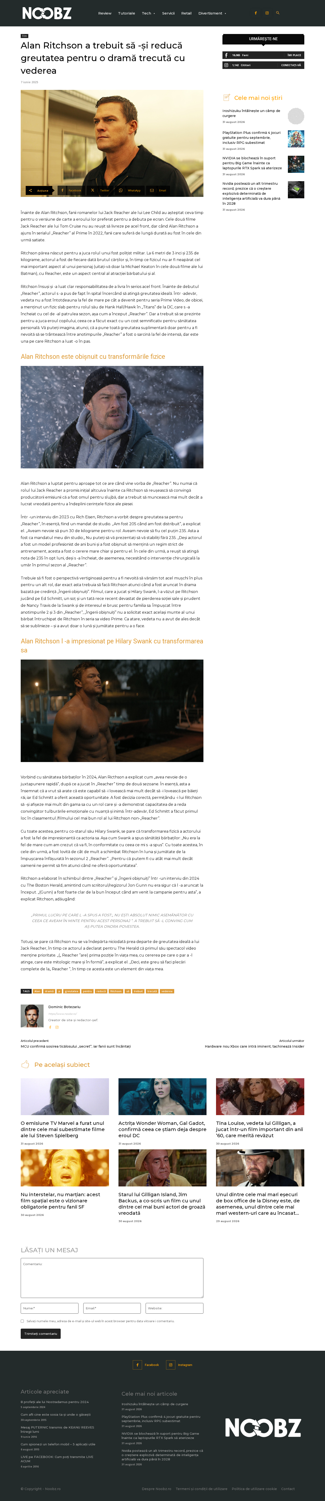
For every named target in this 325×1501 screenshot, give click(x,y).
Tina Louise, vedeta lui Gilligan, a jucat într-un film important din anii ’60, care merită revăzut (259, 1129)
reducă (101, 991)
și (59, 991)
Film (24, 36)
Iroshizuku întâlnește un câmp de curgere (155, 1404)
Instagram (185, 1365)
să (127, 991)
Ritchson (116, 991)
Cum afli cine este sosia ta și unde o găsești (56, 1414)
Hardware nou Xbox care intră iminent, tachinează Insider (254, 1046)
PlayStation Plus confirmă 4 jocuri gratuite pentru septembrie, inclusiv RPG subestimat (251, 138)
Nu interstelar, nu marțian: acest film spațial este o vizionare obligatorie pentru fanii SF (60, 1201)
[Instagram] (267, 13)
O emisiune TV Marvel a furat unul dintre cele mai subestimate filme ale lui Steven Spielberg (63, 1129)
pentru (87, 991)
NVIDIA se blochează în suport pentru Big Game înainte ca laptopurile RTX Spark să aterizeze (252, 163)
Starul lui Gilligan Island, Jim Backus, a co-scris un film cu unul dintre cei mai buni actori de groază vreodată (161, 1204)
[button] (278, 13)
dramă (49, 991)
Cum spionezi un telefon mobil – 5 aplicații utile (58, 1444)
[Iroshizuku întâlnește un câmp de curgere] (296, 115)
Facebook (152, 1365)
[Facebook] (256, 13)
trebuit (138, 991)
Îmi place (294, 55)
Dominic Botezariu (64, 1007)
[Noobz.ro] (47, 13)
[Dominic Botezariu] (32, 1017)
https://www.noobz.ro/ (62, 1013)
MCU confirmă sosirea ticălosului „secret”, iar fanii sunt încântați (76, 1046)
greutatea (71, 991)
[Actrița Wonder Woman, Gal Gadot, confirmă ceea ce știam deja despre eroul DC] (162, 1096)
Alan (37, 991)
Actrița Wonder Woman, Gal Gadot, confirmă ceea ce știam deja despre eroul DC (162, 1129)
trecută (152, 991)
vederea (167, 991)
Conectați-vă (291, 65)
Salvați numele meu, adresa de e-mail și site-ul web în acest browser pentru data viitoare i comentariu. (101, 1321)
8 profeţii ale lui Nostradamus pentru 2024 (55, 1402)
